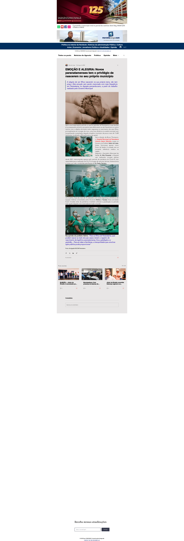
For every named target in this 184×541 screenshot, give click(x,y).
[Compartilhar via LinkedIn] (73, 253)
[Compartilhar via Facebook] (66, 253)
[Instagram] (69, 26)
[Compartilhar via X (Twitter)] (69, 253)
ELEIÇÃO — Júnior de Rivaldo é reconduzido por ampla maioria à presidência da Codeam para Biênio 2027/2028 (68, 283)
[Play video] (92, 220)
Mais (115, 55)
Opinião (107, 55)
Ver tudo (124, 265)
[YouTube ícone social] (62, 26)
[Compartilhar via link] (76, 253)
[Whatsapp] (58, 26)
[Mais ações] (118, 65)
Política (97, 55)
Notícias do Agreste (82, 55)
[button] (124, 55)
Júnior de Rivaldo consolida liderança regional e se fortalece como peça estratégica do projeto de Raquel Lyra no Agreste (115, 283)
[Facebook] (65, 26)
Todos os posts (64, 55)
